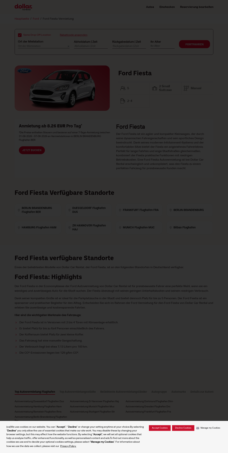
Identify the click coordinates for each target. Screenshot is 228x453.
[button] (208, 428)
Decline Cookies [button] (183, 428)
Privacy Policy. (68, 446)
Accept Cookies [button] (160, 428)
